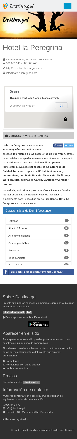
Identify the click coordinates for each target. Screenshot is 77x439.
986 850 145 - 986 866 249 (21, 63)
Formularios (12, 360)
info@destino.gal (15, 408)
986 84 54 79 (12, 404)
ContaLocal (20, 430)
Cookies (69, 430)
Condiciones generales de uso (46, 430)
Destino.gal (21, 6)
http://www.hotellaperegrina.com (24, 68)
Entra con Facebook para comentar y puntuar (36, 271)
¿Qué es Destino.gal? (14, 312)
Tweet (70, 145)
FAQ (29, 312)
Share (59, 145)
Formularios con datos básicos (23, 364)
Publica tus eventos (17, 368)
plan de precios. (31, 382)
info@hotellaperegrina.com (21, 72)
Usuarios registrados (16, 419)
